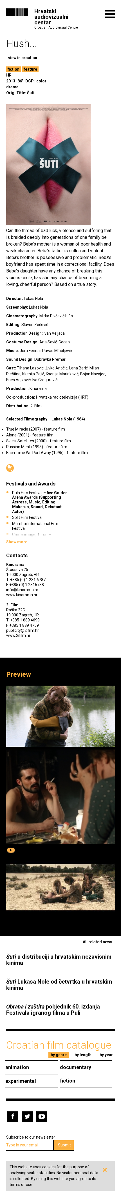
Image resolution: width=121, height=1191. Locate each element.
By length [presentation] (83, 1055)
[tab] (58, 1055)
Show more (16, 542)
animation (17, 1067)
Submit (64, 1145)
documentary (75, 1067)
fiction (13, 69)
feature (30, 69)
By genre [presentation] (59, 1055)
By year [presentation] (106, 1055)
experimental (20, 1081)
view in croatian (22, 57)
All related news (97, 942)
